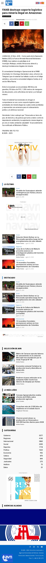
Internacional (20, 260)
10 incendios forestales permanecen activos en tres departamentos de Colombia (27, 265)
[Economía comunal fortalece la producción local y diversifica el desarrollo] (8, 369)
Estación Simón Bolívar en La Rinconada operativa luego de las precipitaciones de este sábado (29, 239)
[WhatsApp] (27, 23)
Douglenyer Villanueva (22, 411)
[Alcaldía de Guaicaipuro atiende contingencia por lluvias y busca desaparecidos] (8, 192)
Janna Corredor (20, 401)
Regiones (19, 246)
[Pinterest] (22, 23)
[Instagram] (34, 547)
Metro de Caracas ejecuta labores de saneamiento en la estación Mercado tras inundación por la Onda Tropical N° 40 (29, 357)
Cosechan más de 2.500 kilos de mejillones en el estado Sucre (29, 408)
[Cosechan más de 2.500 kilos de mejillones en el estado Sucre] (8, 409)
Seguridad (6, 16)
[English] (37, 3)
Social (18, 188)
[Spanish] (42, 3)
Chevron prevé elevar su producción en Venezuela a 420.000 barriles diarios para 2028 (30, 420)
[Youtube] (42, 547)
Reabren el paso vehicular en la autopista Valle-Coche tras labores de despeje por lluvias (28, 380)
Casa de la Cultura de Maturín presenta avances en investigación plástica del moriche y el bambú (30, 252)
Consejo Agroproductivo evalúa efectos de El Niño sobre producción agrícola (28, 397)
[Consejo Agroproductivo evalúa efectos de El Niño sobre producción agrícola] (8, 398)
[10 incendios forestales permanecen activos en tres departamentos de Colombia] (8, 264)
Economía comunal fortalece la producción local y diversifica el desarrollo (28, 368)
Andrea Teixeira (20, 243)
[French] (40, 3)
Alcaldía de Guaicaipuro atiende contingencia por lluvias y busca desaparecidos (29, 193)
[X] (16, 23)
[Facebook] (11, 23)
